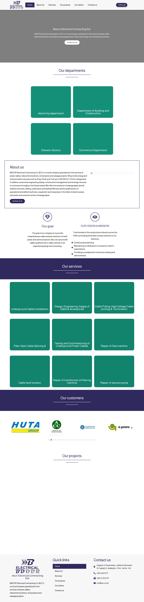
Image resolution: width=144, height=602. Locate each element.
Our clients (79, 5)
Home (29, 5)
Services (52, 5)
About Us (40, 5)
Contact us (92, 5)
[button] (121, 5)
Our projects (65, 5)
